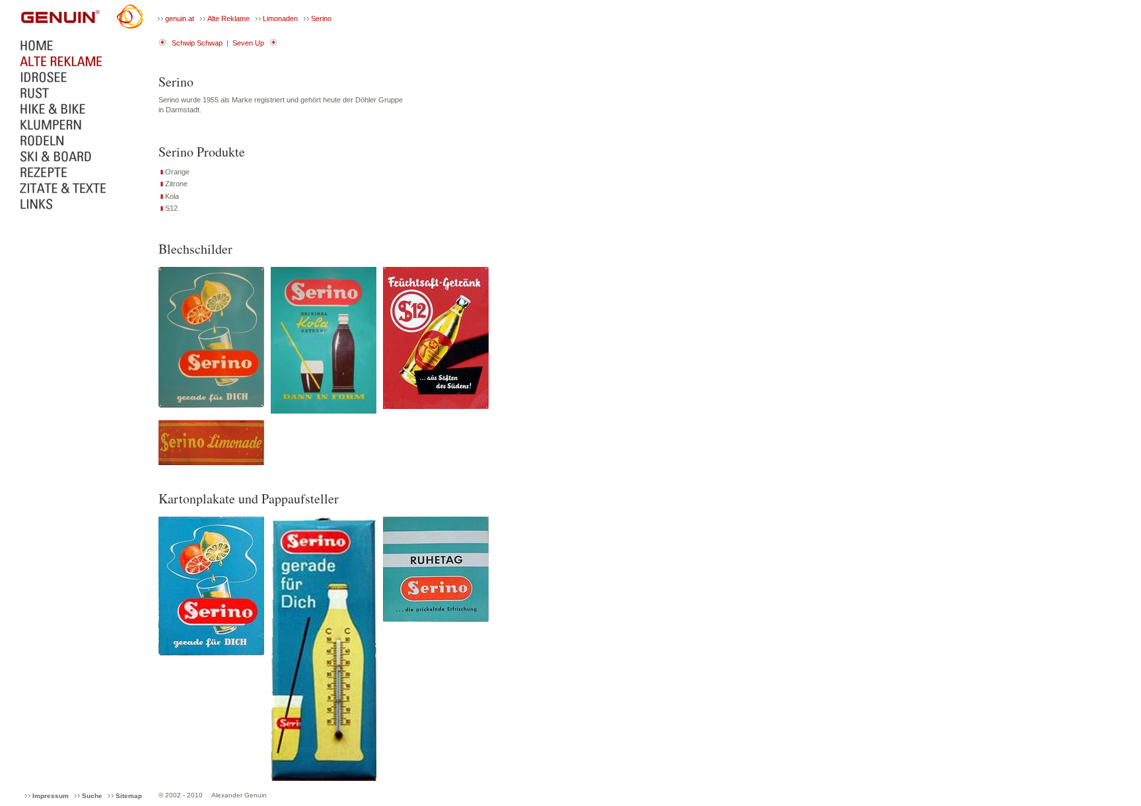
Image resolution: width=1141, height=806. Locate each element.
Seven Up (248, 43)
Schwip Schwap (197, 43)
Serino (321, 18)
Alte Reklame (228, 18)
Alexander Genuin (239, 795)
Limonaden (280, 18)
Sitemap (129, 795)
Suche (92, 795)
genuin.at (179, 18)
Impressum (50, 795)
